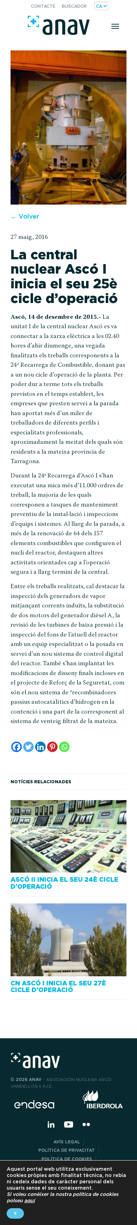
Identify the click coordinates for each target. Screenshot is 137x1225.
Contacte (43, 6)
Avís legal (66, 1142)
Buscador (74, 6)
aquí (29, 1200)
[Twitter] (28, 747)
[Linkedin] (40, 747)
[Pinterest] (52, 747)
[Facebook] (16, 747)
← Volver (25, 216)
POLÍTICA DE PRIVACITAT (66, 1150)
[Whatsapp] (64, 747)
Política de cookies (66, 1159)
